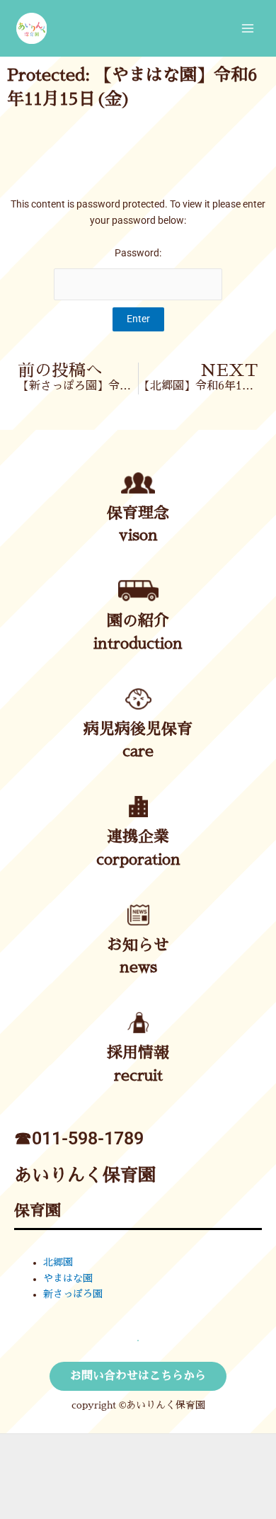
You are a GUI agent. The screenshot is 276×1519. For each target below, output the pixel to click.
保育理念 (138, 513)
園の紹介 (138, 621)
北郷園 (58, 1262)
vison (138, 535)
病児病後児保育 (138, 729)
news (138, 967)
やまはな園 (68, 1278)
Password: (138, 252)
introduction (138, 644)
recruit (138, 1075)
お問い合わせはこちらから (138, 1376)
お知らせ (138, 945)
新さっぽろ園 (73, 1294)
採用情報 (138, 1053)
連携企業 (138, 837)
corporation (138, 859)
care (138, 751)
